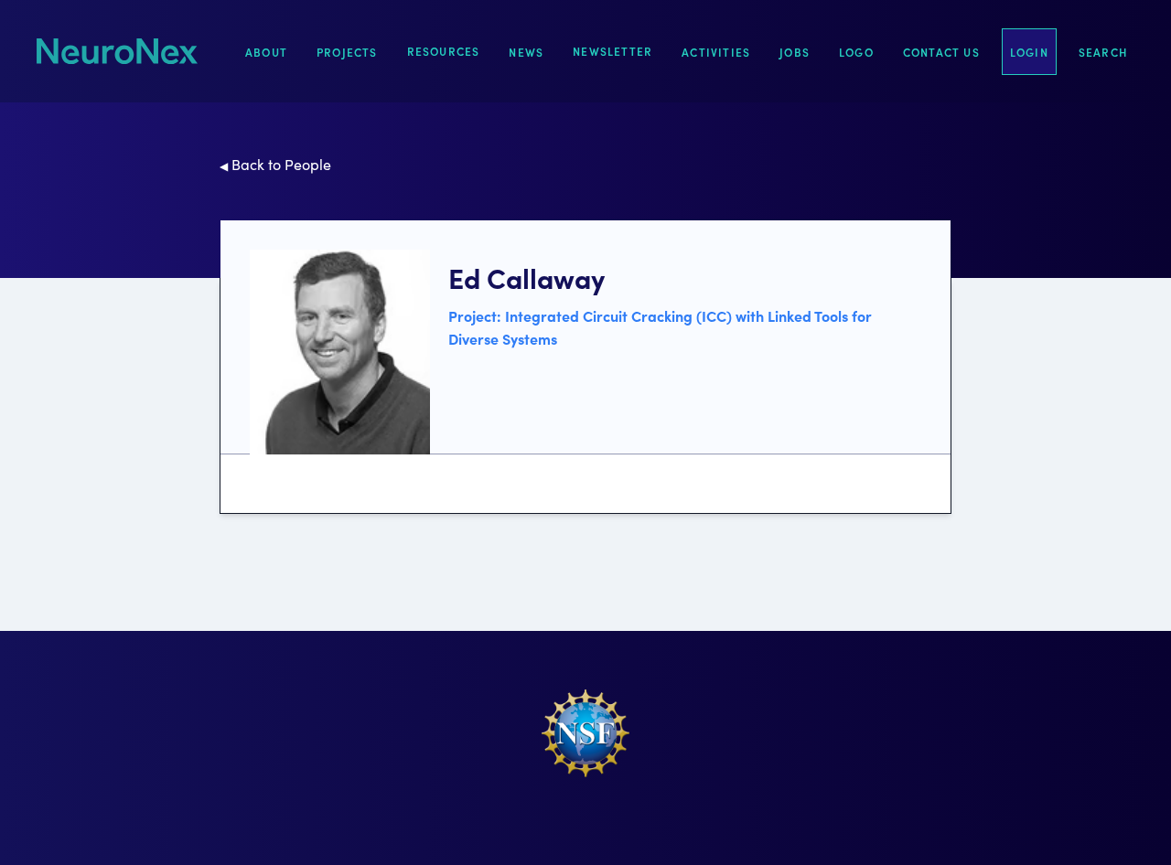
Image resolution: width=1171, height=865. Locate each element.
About (266, 51)
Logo (856, 51)
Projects (347, 51)
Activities (716, 51)
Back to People (275, 164)
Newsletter (612, 51)
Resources (443, 51)
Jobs (794, 51)
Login (1029, 51)
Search (1103, 51)
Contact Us (941, 51)
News (526, 51)
